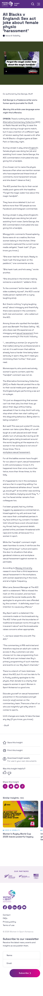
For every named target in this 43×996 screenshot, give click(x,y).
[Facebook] (5, 907)
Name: (9, 955)
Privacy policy (9, 921)
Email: (9, 963)
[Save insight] (35, 803)
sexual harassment (24, 333)
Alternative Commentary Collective (19, 122)
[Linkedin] (15, 907)
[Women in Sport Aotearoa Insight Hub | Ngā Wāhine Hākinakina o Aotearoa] (11, 4)
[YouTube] (24, 907)
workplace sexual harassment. (16, 452)
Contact (6, 915)
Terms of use (8, 925)
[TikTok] (19, 907)
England (33, 148)
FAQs (5, 918)
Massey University (23, 568)
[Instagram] (10, 907)
